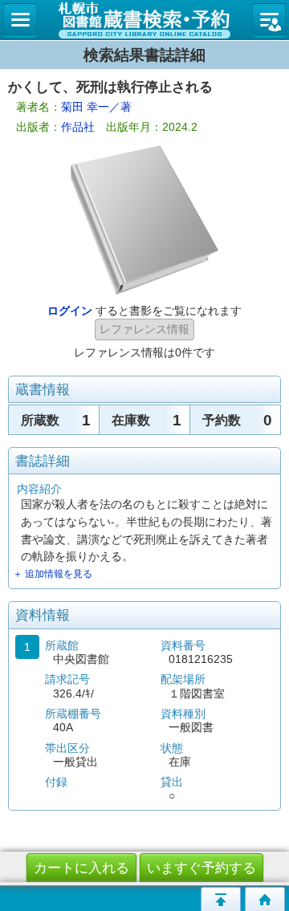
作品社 (78, 126)
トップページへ (265, 899)
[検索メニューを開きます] (20, 20)
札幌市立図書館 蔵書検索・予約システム (144, 20)
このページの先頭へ (221, 899)
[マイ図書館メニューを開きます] (269, 20)
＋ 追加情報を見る (52, 574)
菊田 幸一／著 (96, 106)
